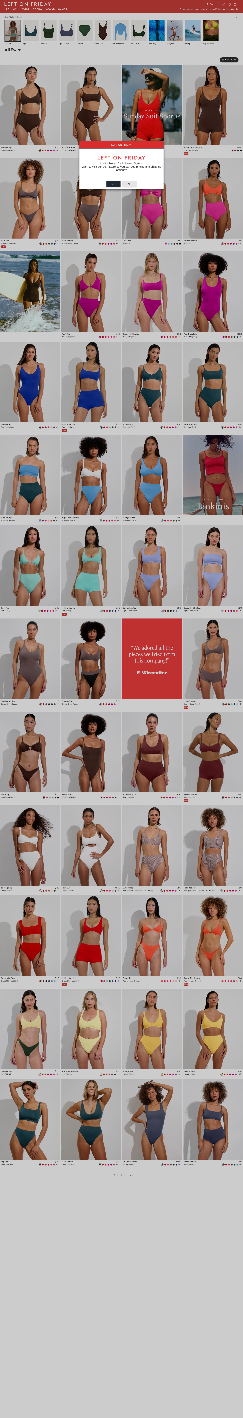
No (129, 184)
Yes (113, 184)
